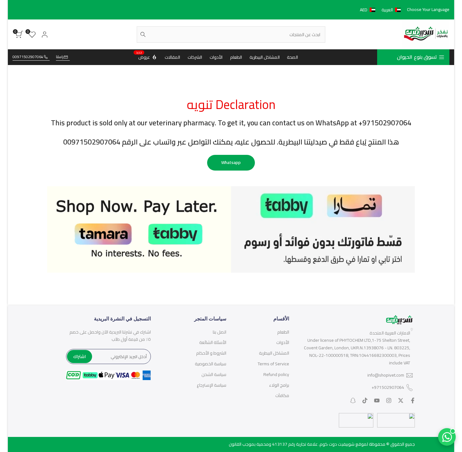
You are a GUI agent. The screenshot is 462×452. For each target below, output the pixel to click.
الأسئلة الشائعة (212, 342)
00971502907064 (28, 57)
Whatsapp (231, 162)
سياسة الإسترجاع (211, 385)
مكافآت (282, 395)
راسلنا (59, 57)
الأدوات (282, 342)
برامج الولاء (279, 385)
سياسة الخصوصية (210, 364)
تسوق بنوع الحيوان (417, 57)
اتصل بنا (219, 332)
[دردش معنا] (447, 437)
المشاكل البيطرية (274, 353)
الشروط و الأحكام (211, 353)
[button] (381, 9)
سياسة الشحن (213, 374)
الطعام (283, 332)
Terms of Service (273, 364)
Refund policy (276, 374)
